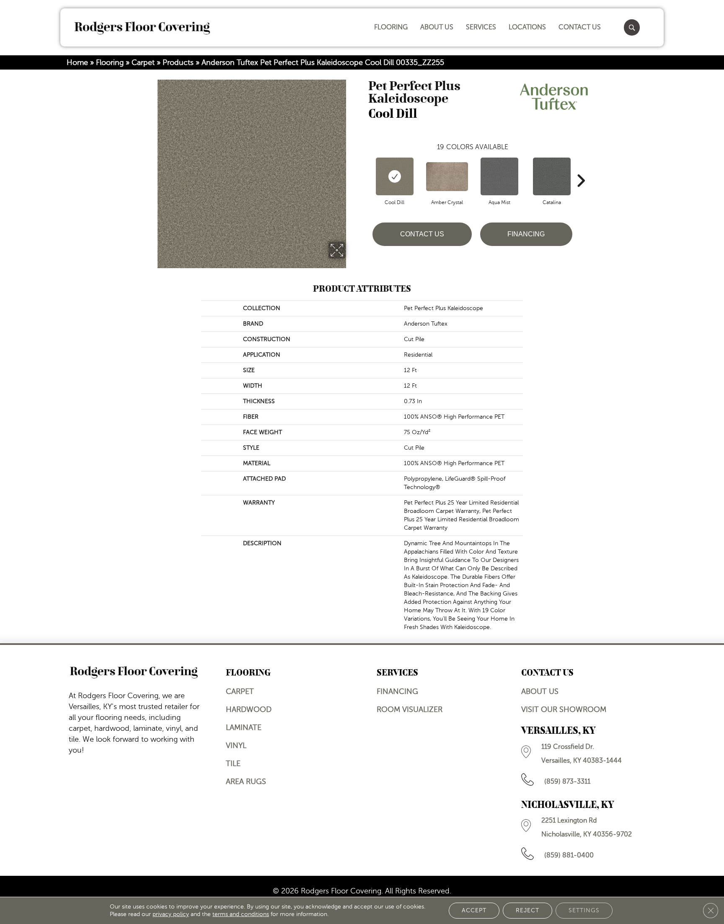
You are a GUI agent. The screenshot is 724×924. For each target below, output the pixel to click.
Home (77, 62)
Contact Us (422, 234)
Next (580, 168)
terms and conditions (240, 914)
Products (178, 62)
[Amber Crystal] (447, 176)
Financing (526, 234)
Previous (364, 168)
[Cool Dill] (395, 176)
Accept (474, 910)
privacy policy (171, 914)
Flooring (110, 62)
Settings (584, 910)
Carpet (143, 62)
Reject (527, 910)
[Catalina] (552, 176)
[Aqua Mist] (499, 176)
